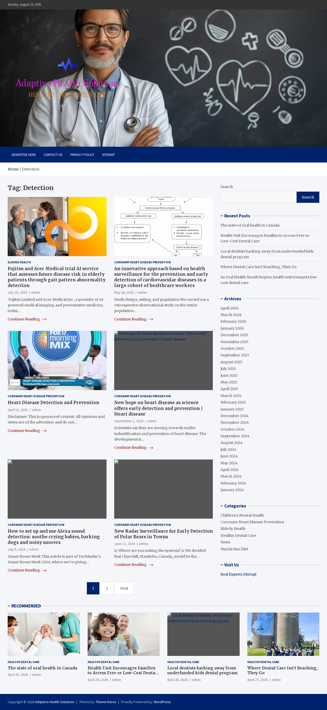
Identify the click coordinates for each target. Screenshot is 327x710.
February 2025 (233, 402)
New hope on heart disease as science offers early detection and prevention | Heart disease (158, 408)
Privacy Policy (82, 154)
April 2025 (229, 389)
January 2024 (232, 490)
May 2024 (229, 463)
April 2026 (229, 308)
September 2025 (234, 355)
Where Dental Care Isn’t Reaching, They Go (258, 267)
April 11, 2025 (18, 409)
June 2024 (229, 456)
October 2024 (232, 429)
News (225, 542)
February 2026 (233, 321)
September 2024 (235, 436)
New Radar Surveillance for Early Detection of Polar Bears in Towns (163, 534)
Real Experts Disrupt (238, 574)
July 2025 (228, 368)
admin (35, 292)
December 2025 (234, 335)
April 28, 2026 (177, 679)
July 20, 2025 (17, 292)
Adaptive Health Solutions (54, 702)
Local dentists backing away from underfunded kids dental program (202, 671)
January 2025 (232, 409)
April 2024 (229, 469)
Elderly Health (19, 262)
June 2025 (229, 375)
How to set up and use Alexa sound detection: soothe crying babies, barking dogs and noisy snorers (54, 536)
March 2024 (231, 476)
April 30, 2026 (18, 674)
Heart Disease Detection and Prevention (53, 402)
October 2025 (232, 348)
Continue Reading (24, 319)
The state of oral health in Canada (249, 225)
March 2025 (230, 395)
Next (124, 588)
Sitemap (108, 154)
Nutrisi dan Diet (234, 549)
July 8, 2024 (16, 549)
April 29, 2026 (98, 679)
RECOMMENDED (26, 606)
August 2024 (231, 442)
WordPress (162, 702)
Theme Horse (106, 702)
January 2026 (232, 328)
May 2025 (228, 382)
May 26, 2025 (124, 292)
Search (226, 186)
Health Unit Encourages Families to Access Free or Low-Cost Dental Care (122, 673)
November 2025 (234, 342)
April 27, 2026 (257, 679)
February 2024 (233, 483)
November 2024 (234, 422)
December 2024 (234, 416)
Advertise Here (23, 154)
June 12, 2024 (124, 543)
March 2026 (231, 315)
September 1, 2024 (128, 421)
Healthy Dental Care (238, 535)
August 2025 (231, 362)
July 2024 (228, 449)
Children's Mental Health (242, 515)
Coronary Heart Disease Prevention (142, 262)
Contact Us (53, 154)
